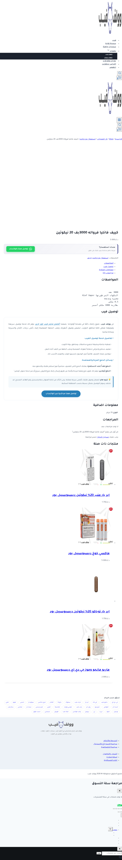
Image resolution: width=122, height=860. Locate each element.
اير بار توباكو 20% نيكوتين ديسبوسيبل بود (80, 611)
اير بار (86, 702)
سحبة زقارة (110, 44)
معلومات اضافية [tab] (106, 270)
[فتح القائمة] (119, 120)
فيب (114, 41)
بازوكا (59, 702)
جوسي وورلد (68, 707)
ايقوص (112, 68)
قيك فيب (65, 712)
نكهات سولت (108, 58)
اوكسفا (57, 707)
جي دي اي (115, 702)
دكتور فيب (104, 702)
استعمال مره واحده (100, 258)
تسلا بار (28, 707)
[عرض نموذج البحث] (119, 73)
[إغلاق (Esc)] (114, 808)
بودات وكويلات (109, 61)
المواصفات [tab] (108, 263)
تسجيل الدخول (103, 437)
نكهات (115, 830)
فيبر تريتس (39, 707)
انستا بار (115, 707)
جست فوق (36, 712)
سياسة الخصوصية (109, 747)
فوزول (56, 712)
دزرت (100, 712)
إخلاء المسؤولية (110, 760)
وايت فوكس (77, 712)
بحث (98, 853)
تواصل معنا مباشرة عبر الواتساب (61, 394)
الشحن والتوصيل (110, 754)
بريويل (87, 712)
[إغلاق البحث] (119, 849)
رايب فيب (79, 707)
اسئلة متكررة (112, 757)
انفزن (49, 707)
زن (94, 712)
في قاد (95, 702)
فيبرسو (97, 707)
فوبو (14, 702)
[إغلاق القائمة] (121, 815)
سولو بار (31, 702)
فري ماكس (42, 702)
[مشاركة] (116, 808)
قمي (7, 702)
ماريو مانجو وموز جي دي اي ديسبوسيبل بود (78, 670)
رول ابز (88, 707)
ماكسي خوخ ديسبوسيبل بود (89, 553)
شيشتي (47, 712)
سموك (68, 702)
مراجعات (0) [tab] (108, 273)
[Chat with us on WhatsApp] (119, 805)
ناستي (22, 702)
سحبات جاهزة (109, 47)
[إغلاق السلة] (119, 791)
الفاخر (51, 702)
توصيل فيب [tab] (108, 267)
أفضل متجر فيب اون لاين (47, 324)
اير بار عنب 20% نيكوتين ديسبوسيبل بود (81, 495)
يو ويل (116, 712)
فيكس (20, 707)
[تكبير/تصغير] (121, 808)
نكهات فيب (108, 54)
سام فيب (10, 707)
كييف (89, 258)
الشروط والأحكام (110, 741)
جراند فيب (78, 702)
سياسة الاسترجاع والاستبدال (105, 744)
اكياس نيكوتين (109, 64)
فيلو (108, 712)
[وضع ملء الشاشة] (119, 808)
